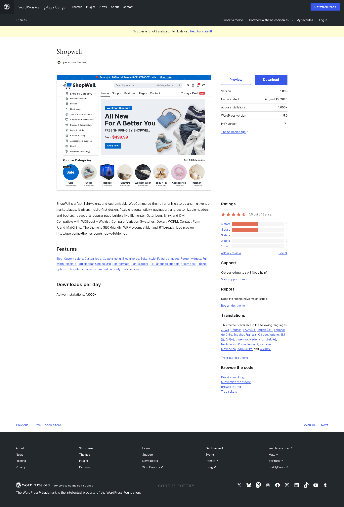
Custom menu (112, 258)
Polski (242, 344)
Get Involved (214, 448)
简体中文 (265, 349)
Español (239, 334)
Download (271, 80)
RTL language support (164, 263)
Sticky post (188, 263)
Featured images (168, 258)
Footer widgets (191, 258)
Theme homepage (233, 132)
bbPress (276, 460)
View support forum (234, 279)
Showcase (86, 448)
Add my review (231, 253)
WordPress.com (281, 448)
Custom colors (73, 258)
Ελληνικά (249, 330)
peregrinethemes (74, 62)
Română (252, 344)
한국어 (230, 339)
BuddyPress (278, 467)
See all (283, 253)
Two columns (130, 269)
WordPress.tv (152, 467)
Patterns (84, 467)
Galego (263, 334)
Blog (60, 258)
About (20, 448)
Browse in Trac (231, 386)
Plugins (84, 460)
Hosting (21, 460)
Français (251, 334)
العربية (225, 330)
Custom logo (93, 258)
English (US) (265, 330)
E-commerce (130, 258)
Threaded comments (82, 269)
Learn (146, 448)
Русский (265, 344)
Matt (273, 454)
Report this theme (233, 305)
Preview (236, 80)
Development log (232, 377)
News (19, 454)
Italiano (274, 334)
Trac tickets (229, 391)
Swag (211, 467)
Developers (150, 460)
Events (210, 454)
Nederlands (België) (262, 339)
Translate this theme (234, 357)
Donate (212, 460)
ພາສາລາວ (242, 339)
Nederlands (228, 344)
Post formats (120, 263)
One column (103, 263)
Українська (244, 349)
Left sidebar (86, 263)
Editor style (148, 258)
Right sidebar (139, 263)
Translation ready (108, 269)
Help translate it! (201, 31)
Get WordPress (325, 7)
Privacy (21, 467)
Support (147, 454)
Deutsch (236, 330)
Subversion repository (236, 382)
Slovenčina (228, 349)
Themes (21, 20)
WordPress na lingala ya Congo (73, 485)
